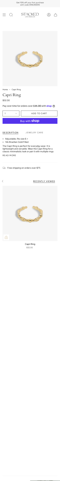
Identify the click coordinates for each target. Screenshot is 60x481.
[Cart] (55, 14)
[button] (11, 14)
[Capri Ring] (30, 213)
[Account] (49, 14)
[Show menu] (4, 14)
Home (5, 89)
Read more (9, 155)
